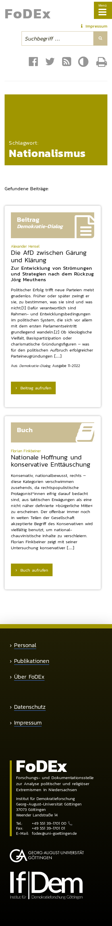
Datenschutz (30, 707)
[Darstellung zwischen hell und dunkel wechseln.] (84, 62)
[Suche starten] (100, 38)
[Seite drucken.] (101, 62)
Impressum (28, 723)
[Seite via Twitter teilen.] (50, 61)
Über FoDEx (29, 677)
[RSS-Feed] (66, 61)
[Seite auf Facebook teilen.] (33, 61)
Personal (25, 645)
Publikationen (31, 661)
